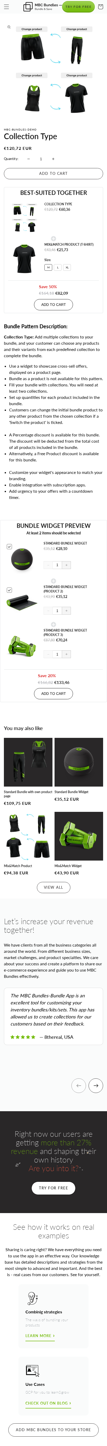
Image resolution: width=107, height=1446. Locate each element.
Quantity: (11, 159)
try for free (78, 7)
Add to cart (53, 304)
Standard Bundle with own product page (28, 794)
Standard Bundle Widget (71, 792)
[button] (6, 7)
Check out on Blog (46, 1403)
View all (53, 887)
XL (67, 267)
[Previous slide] (78, 1085)
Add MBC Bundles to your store (53, 1430)
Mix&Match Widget (68, 866)
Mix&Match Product (18, 866)
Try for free (53, 1188)
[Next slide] (96, 1085)
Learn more (38, 1335)
